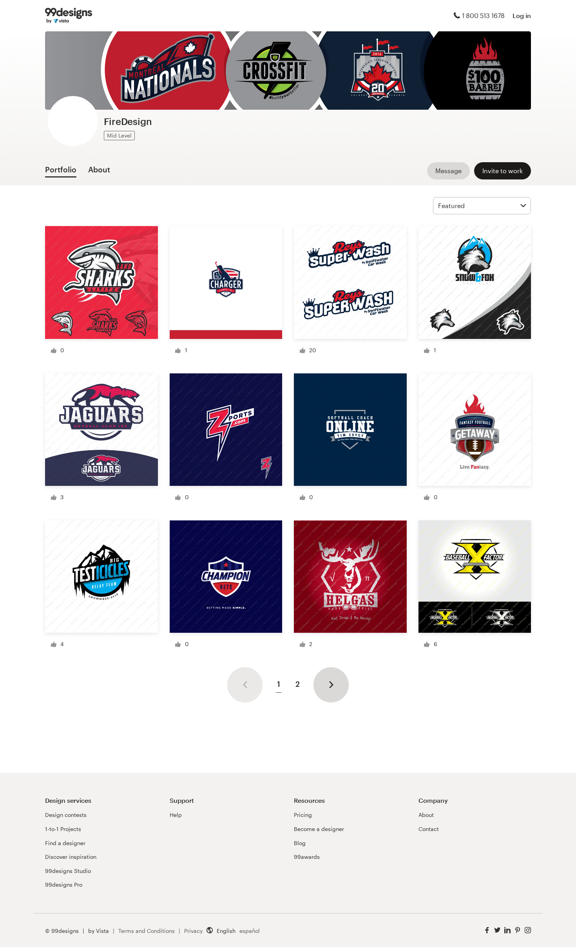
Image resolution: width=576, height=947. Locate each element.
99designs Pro (63, 884)
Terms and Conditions (146, 930)
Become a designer (319, 829)
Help (176, 814)
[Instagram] (528, 930)
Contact (428, 829)
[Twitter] (497, 930)
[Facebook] (487, 930)
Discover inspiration (70, 856)
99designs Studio (68, 870)
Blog (300, 843)
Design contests (66, 814)
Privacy (193, 930)
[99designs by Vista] (68, 16)
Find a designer (65, 843)
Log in (522, 15)
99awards (307, 856)
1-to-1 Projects (63, 829)
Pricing (303, 814)
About (426, 814)
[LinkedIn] (507, 930)
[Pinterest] (517, 930)
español (249, 930)
